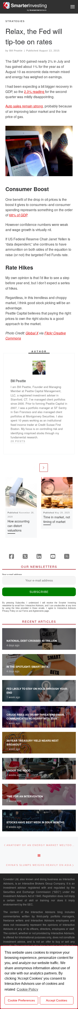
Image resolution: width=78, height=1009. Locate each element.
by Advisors (37, 10)
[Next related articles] (43, 467)
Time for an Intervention (24, 796)
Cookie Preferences (21, 1000)
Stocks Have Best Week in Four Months (35, 822)
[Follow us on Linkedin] (39, 556)
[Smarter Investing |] (25, 5)
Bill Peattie (16, 50)
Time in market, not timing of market (56, 519)
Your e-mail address (12, 574)
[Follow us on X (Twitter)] (25, 556)
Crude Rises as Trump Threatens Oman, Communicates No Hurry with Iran (35, 716)
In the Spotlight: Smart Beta (27, 667)
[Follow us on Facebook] (11, 556)
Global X (32, 332)
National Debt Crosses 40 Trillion (31, 641)
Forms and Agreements (33, 610)
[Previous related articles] (34, 467)
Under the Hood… (19, 770)
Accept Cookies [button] (56, 1000)
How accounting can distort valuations (18, 525)
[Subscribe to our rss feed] (66, 556)
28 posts (18, 441)
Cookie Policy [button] (27, 989)
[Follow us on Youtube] (52, 556)
